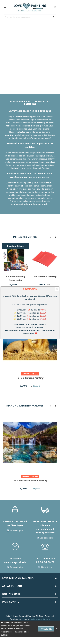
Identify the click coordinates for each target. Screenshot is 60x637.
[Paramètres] (55, 7)
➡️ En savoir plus (15, 530)
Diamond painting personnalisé (15, 278)
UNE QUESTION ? (45, 558)
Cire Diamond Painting (45, 276)
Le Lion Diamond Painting (30, 378)
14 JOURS (15, 558)
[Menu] (5, 7)
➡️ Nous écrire (45, 567)
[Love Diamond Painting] (30, 7)
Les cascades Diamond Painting (30, 480)
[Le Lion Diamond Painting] (30, 340)
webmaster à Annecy (40, 619)
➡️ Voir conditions (45, 538)
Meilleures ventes (25, 237)
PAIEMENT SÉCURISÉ (15, 521)
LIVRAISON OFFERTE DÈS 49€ (45, 523)
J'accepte (46, 629)
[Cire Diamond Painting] (44, 258)
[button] (50, 237)
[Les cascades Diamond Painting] (30, 443)
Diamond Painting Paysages (25, 405)
